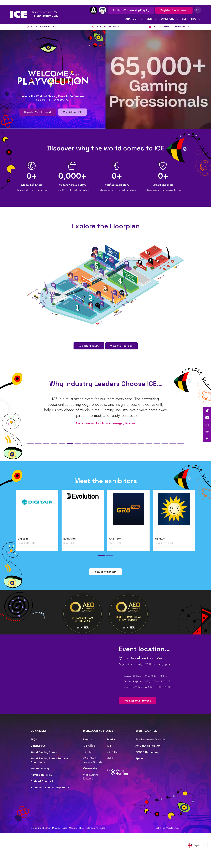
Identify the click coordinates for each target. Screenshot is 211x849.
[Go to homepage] (18, 14)
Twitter (207, 411)
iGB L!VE (88, 752)
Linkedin (207, 425)
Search (197, 10)
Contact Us (38, 745)
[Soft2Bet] (128, 514)
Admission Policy (41, 775)
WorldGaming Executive (90, 776)
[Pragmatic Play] (83, 514)
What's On (131, 18)
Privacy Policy (40, 768)
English (197, 845)
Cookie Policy (76, 827)
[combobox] (197, 845)
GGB (110, 758)
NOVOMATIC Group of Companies (31, 540)
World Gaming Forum (44, 752)
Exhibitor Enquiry (89, 345)
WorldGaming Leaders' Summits (92, 760)
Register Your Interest (173, 10)
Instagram (207, 431)
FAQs (34, 739)
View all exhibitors (105, 571)
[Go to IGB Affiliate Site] (93, 10)
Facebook (207, 438)
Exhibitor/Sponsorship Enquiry (131, 10)
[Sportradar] (174, 514)
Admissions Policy (96, 827)
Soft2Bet (115, 538)
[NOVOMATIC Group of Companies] (37, 514)
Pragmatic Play (73, 538)
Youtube (207, 418)
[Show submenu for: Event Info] (199, 19)
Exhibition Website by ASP (168, 828)
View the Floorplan (121, 345)
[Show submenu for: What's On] (141, 19)
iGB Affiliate (89, 746)
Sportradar (162, 538)
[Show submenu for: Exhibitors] (177, 19)
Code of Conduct (42, 781)
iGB (109, 746)
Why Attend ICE (72, 112)
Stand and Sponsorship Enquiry (51, 787)
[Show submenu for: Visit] (155, 19)
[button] (30, 443)
